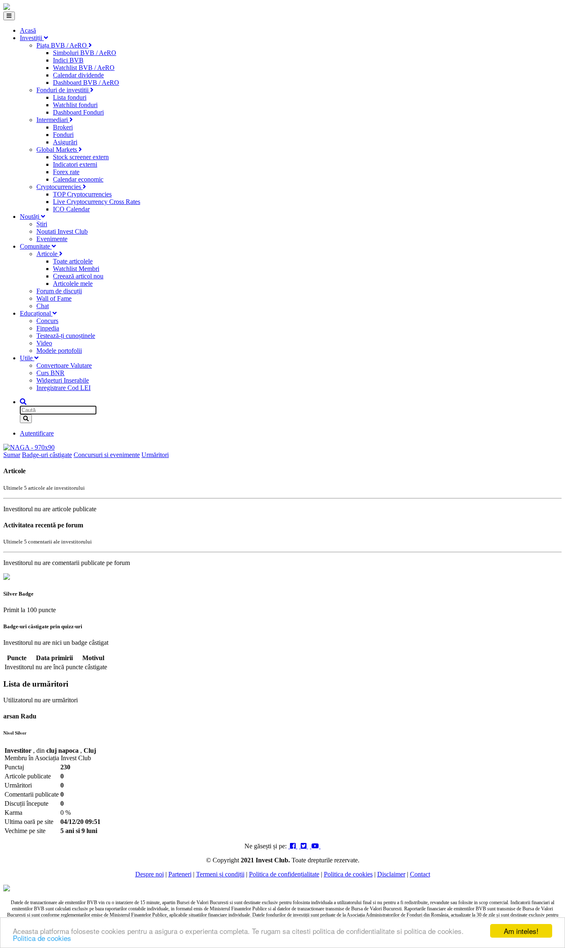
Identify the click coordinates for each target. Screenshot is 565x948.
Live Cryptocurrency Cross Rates (96, 201)
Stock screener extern (81, 156)
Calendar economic (78, 179)
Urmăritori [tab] (155, 454)
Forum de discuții (59, 290)
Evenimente (51, 238)
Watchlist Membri (76, 268)
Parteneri (180, 874)
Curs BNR (50, 372)
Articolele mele (73, 283)
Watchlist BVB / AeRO (84, 67)
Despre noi (149, 874)
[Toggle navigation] (9, 16)
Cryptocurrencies (59, 186)
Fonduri (63, 134)
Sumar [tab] (11, 454)
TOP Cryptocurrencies (82, 194)
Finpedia (47, 328)
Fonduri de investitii (63, 89)
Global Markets (57, 149)
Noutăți (30, 216)
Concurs (47, 320)
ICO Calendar (71, 209)
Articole (47, 253)
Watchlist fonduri (75, 104)
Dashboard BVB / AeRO (86, 82)
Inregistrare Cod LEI (63, 387)
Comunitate (36, 246)
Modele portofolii (59, 350)
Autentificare (37, 433)
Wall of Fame (54, 298)
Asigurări (65, 142)
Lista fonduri (69, 97)
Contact (420, 874)
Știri (41, 223)
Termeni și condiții (220, 874)
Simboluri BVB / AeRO (84, 52)
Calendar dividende (78, 75)
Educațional (36, 313)
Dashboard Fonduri (78, 112)
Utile (27, 357)
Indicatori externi (75, 164)
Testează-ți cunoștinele (65, 335)
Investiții (32, 37)
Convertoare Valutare (64, 365)
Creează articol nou (78, 276)
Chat (42, 305)
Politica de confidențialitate (284, 874)
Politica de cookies (42, 938)
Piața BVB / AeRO (62, 45)
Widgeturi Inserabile (62, 380)
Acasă (28, 30)
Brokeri (63, 127)
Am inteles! (521, 931)
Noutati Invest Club (62, 231)
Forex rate (66, 171)
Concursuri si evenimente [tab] (107, 454)
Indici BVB (68, 60)
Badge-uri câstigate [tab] (47, 454)
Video (44, 343)
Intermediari (52, 119)
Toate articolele (73, 261)
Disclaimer (391, 874)
